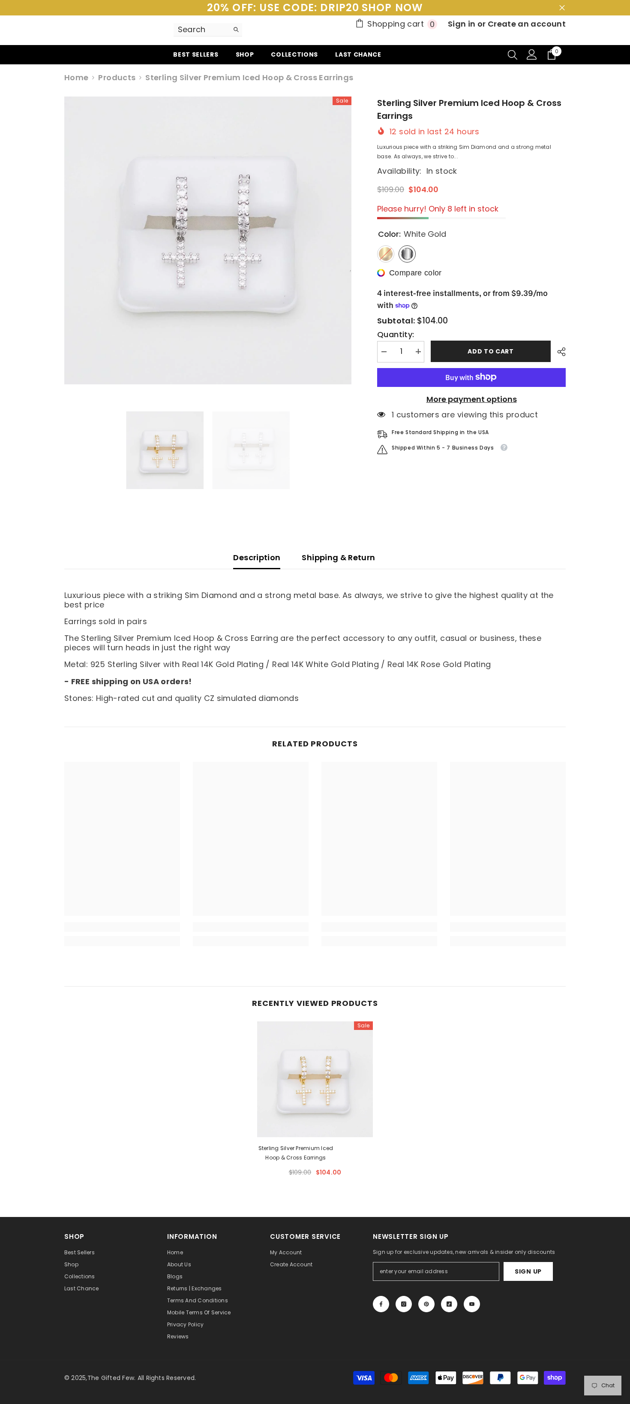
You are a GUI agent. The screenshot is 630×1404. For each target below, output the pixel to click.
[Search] (208, 29)
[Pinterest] (426, 1304)
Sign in (462, 23)
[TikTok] (449, 1304)
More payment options (471, 399)
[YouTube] (472, 1304)
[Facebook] (381, 1304)
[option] (208, 240)
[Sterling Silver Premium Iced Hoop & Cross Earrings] (315, 1079)
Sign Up (528, 1271)
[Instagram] (404, 1304)
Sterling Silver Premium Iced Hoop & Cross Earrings (295, 1152)
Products (116, 77)
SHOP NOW (392, 7)
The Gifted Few (110, 1378)
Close (562, 8)
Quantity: (395, 334)
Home (76, 77)
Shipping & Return (338, 557)
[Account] (532, 54)
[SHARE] (558, 351)
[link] (122, 927)
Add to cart (491, 351)
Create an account (527, 23)
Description (256, 557)
